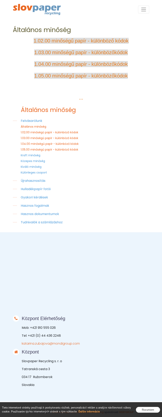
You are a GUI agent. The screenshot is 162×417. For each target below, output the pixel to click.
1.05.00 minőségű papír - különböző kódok (49, 150)
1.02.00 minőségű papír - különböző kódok (49, 132)
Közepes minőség (33, 161)
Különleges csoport (34, 172)
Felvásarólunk (31, 120)
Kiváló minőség (31, 167)
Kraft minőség (30, 155)
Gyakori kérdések (34, 197)
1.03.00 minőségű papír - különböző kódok (49, 138)
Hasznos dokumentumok (40, 214)
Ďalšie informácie (89, 411)
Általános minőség (33, 127)
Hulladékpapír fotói (36, 189)
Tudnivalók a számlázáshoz (42, 222)
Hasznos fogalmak (35, 205)
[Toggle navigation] (143, 9)
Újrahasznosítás (33, 180)
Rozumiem (148, 409)
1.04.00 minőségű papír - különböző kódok (50, 144)
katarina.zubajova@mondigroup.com (51, 343)
